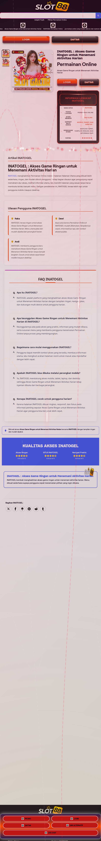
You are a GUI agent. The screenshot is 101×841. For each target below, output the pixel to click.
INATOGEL (12, 176)
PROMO (28, 818)
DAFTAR (75, 39)
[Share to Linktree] (22, 509)
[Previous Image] (13, 71)
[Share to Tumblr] (43, 509)
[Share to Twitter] (8, 509)
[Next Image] (51, 71)
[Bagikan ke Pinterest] (29, 509)
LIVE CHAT (52, 834)
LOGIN (26, 39)
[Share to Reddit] (36, 509)
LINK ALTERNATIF (76, 826)
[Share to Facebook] (15, 509)
